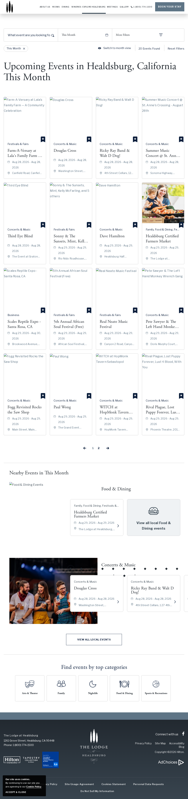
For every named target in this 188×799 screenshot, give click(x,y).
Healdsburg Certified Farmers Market (90, 514)
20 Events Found (149, 48)
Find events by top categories (94, 667)
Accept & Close (16, 792)
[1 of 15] (70, 568)
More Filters (123, 35)
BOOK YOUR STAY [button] (169, 6)
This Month (68, 35)
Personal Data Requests (148, 784)
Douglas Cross (85, 588)
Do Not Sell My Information (97, 791)
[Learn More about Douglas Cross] (118, 602)
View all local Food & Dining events (153, 525)
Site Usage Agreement (79, 784)
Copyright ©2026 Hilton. (169, 751)
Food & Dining (116, 489)
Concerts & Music (118, 565)
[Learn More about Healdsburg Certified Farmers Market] (118, 526)
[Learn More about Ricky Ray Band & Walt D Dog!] (175, 602)
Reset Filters (176, 48)
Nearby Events (38, 472)
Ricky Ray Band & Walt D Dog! (152, 590)
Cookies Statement (114, 784)
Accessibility (176, 743)
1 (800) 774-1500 (142, 7)
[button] (94, 639)
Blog (181, 746)
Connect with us (167, 734)
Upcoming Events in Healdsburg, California (90, 72)
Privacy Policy (143, 743)
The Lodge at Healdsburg (21, 735)
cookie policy (33, 786)
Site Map (160, 743)
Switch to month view (114, 48)
